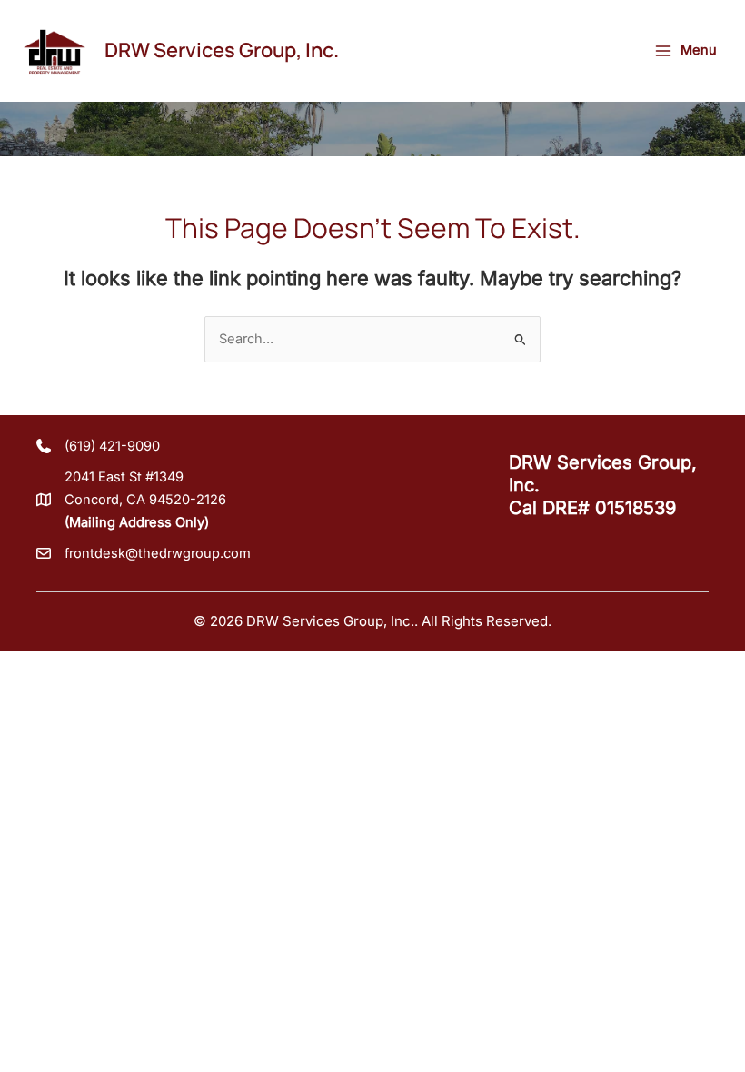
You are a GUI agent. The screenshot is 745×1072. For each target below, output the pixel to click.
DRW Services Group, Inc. (221, 50)
